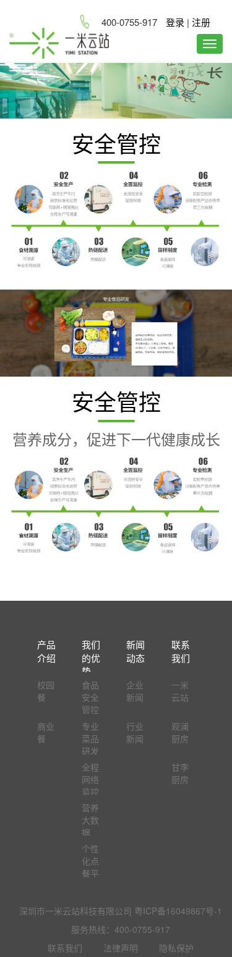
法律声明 (120, 948)
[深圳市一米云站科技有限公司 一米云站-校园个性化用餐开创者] (116, 43)
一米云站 (180, 691)
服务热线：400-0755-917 (120, 929)
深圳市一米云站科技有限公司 (75, 911)
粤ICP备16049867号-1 (178, 911)
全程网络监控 (90, 779)
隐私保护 (176, 948)
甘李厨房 (180, 773)
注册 (201, 21)
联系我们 (180, 651)
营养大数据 (90, 819)
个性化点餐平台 (90, 867)
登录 (175, 21)
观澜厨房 (180, 732)
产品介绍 (46, 651)
